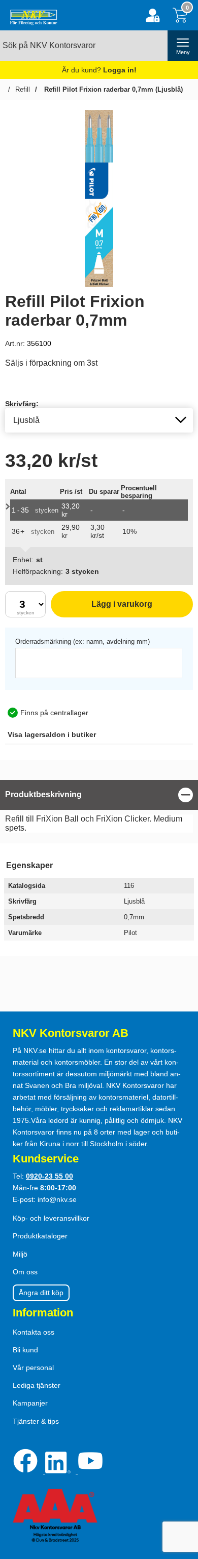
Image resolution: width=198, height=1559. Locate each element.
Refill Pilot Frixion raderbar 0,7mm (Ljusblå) (112, 89)
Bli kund (25, 1350)
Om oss (25, 1272)
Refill (22, 89)
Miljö (20, 1254)
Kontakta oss (33, 1332)
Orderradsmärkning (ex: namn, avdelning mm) (82, 641)
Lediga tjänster (36, 1385)
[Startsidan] (31, 15)
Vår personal (33, 1367)
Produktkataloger (40, 1236)
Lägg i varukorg (101, 608)
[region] (99, 795)
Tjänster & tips (36, 1421)
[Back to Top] (180, 1493)
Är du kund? (99, 70)
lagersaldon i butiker (52, 734)
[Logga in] (152, 15)
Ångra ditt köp (41, 1293)
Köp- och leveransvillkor (51, 1218)
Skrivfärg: (22, 404)
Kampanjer (30, 1403)
